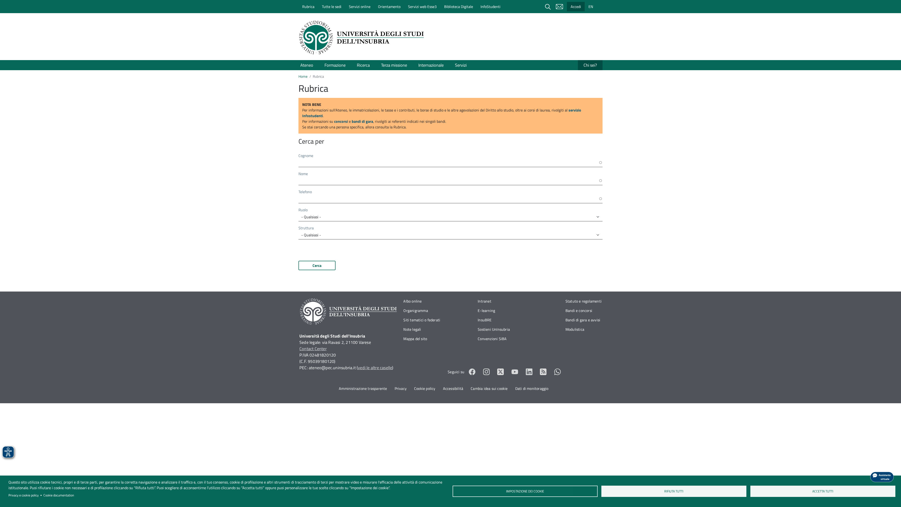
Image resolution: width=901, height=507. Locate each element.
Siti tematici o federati (421, 320)
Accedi (576, 6)
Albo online (412, 301)
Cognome (305, 155)
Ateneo (306, 65)
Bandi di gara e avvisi (582, 320)
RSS (543, 372)
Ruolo (303, 210)
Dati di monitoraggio (532, 388)
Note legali (412, 329)
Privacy (401, 388)
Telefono (305, 192)
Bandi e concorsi (578, 310)
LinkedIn (529, 372)
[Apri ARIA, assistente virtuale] (882, 477)
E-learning (486, 310)
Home (303, 76)
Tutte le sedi (331, 6)
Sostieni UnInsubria (494, 329)
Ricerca (363, 65)
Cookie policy (424, 388)
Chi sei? (590, 65)
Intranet (484, 301)
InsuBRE (485, 320)
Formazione (335, 65)
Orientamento (389, 6)
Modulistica (574, 329)
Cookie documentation (58, 495)
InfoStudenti (490, 6)
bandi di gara (362, 121)
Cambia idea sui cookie (489, 388)
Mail (559, 6)
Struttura (306, 228)
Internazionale (431, 65)
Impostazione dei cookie (525, 491)
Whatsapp (558, 372)
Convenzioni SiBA (492, 339)
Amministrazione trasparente (363, 388)
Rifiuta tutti (673, 491)
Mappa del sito (415, 339)
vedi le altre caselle (375, 368)
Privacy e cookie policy (23, 495)
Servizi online (359, 6)
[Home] (363, 37)
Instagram (486, 372)
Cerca (317, 265)
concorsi (341, 121)
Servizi (461, 65)
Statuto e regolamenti (583, 301)
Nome (303, 174)
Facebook (472, 372)
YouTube (515, 372)
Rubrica (308, 6)
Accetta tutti (822, 491)
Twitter (500, 372)
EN (590, 6)
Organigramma (415, 310)
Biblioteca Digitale (458, 6)
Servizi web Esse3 (422, 6)
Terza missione (394, 65)
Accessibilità (453, 388)
